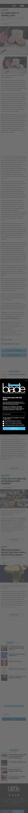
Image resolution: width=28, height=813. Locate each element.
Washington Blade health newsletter (14, 425)
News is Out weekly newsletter (13, 423)
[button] (14, 421)
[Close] (26, 380)
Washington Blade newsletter (13, 421)
